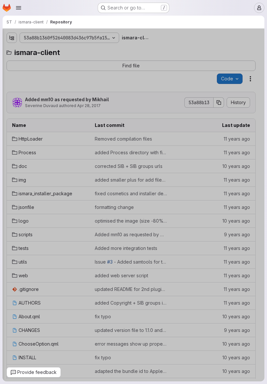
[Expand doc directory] (7, 83)
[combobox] (49, 51)
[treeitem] (50, 62)
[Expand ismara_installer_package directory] (7, 104)
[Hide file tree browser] (7, 38)
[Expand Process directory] (7, 72)
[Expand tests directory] (7, 145)
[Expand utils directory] (7, 156)
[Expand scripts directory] (7, 135)
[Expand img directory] (7, 93)
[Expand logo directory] (7, 125)
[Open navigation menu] (18, 8)
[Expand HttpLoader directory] (7, 62)
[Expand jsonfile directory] (7, 114)
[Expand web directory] (7, 166)
